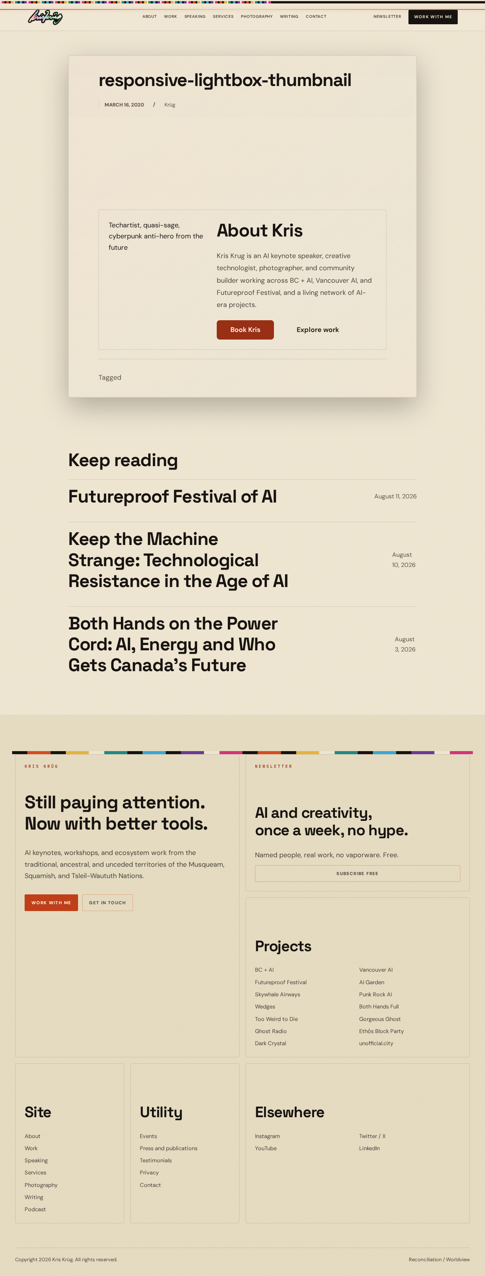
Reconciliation (425, 1259)
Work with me (433, 16)
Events (148, 1136)
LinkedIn (392, 1148)
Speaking (195, 16)
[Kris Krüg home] (45, 17)
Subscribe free (368, 874)
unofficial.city (399, 1043)
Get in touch (107, 903)
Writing (289, 16)
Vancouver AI (399, 970)
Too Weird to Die (299, 1019)
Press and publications (168, 1148)
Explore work (318, 329)
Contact (316, 16)
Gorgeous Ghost (403, 1019)
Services (223, 16)
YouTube (289, 1148)
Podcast (35, 1209)
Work (170, 16)
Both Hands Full (402, 1006)
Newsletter (387, 18)
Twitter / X (395, 1136)
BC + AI (287, 970)
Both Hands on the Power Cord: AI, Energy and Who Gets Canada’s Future (173, 644)
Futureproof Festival (304, 982)
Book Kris (245, 329)
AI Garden (394, 982)
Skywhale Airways (300, 994)
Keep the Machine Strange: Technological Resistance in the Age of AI (178, 559)
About (149, 16)
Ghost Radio (294, 1031)
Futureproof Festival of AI (172, 496)
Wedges (288, 1006)
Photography (257, 16)
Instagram (290, 1136)
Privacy (149, 1172)
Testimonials (156, 1160)
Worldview (458, 1259)
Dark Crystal (293, 1043)
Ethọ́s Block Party (404, 1031)
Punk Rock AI (398, 994)
